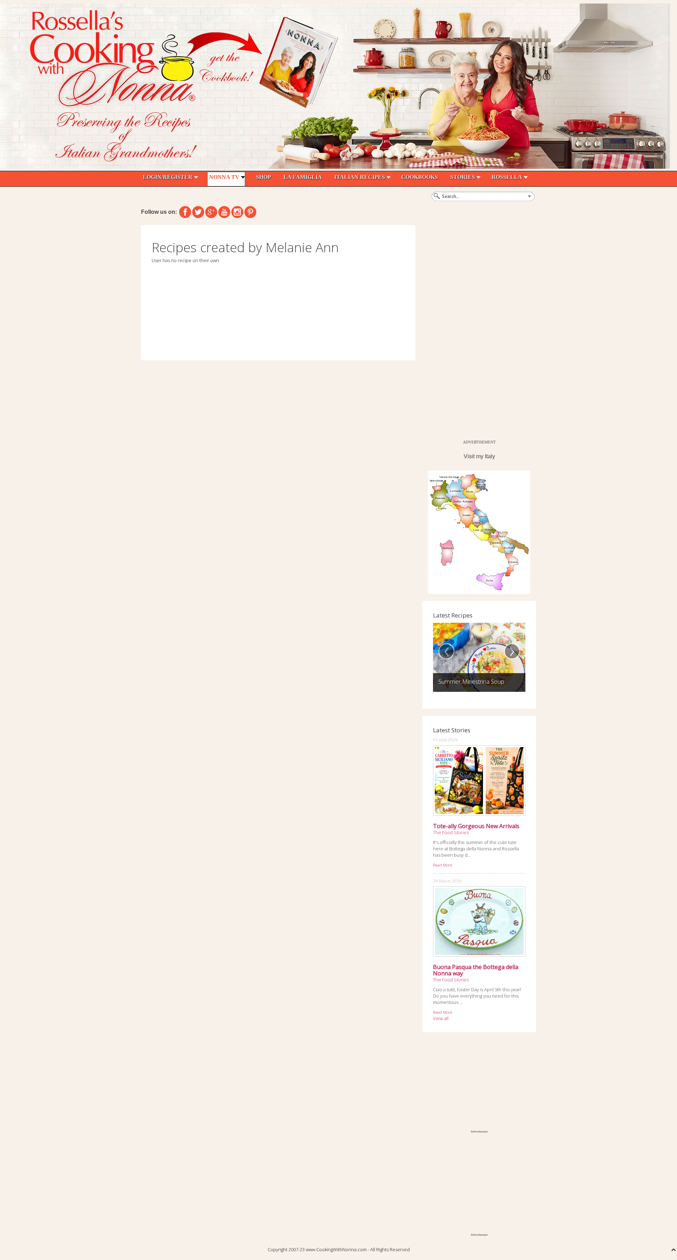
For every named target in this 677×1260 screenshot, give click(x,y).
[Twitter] (198, 212)
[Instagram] (237, 212)
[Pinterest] (250, 212)
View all (441, 1018)
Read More (442, 865)
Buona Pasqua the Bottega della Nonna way (475, 970)
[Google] (211, 212)
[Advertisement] (475, 330)
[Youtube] (224, 212)
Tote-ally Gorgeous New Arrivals (476, 826)
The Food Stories (451, 832)
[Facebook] (185, 212)
